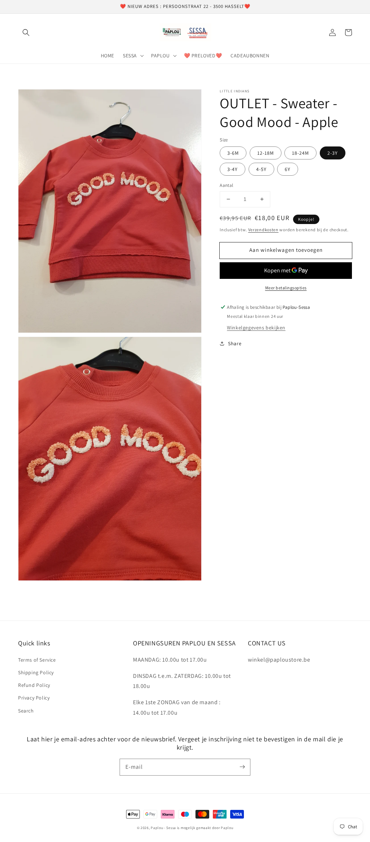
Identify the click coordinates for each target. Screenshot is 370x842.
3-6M (233, 153)
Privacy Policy (34, 697)
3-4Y (232, 169)
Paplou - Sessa (163, 827)
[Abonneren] (242, 767)
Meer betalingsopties (286, 287)
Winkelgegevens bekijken (256, 327)
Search (26, 710)
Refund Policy (34, 685)
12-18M (265, 153)
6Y (288, 169)
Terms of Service (37, 660)
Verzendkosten (263, 229)
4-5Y (261, 169)
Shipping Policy (36, 672)
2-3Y (332, 153)
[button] (26, 32)
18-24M (300, 153)
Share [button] (234, 343)
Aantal (226, 185)
